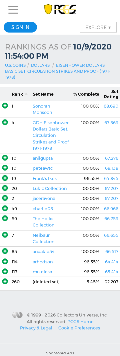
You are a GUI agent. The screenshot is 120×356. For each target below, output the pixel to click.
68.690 (111, 106)
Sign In (20, 27)
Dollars (40, 65)
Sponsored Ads (60, 353)
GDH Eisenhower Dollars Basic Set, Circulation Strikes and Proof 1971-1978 (51, 135)
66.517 (111, 251)
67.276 (111, 158)
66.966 (111, 208)
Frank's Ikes (45, 178)
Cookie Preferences (79, 327)
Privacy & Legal (36, 327)
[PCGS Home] (60, 10)
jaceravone (44, 198)
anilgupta (43, 158)
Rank (17, 94)
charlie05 (43, 208)
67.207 (111, 188)
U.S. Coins (15, 65)
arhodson (43, 261)
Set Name (43, 94)
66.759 (111, 218)
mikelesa (42, 271)
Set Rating (111, 94)
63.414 (111, 271)
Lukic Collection (50, 188)
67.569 (111, 122)
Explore (98, 27)
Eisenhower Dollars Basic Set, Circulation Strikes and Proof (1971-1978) (57, 71)
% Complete (86, 94)
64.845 (111, 178)
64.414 (111, 261)
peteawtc (43, 168)
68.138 (111, 168)
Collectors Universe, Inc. (82, 314)
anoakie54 (44, 251)
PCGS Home (80, 321)
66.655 (111, 235)
